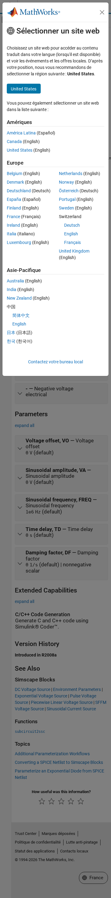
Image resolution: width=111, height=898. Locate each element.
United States (19, 150)
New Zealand (19, 298)
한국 (11, 341)
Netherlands (70, 173)
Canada (14, 141)
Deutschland (19, 190)
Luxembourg (19, 242)
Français (72, 242)
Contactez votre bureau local (55, 361)
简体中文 (21, 315)
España (14, 199)
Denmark (15, 182)
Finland (14, 208)
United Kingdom (74, 251)
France (13, 216)
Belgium (14, 173)
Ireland (13, 225)
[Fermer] (102, 12)
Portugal (67, 199)
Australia (15, 280)
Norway (66, 182)
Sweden (66, 208)
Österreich (69, 190)
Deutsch (72, 225)
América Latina (21, 132)
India (11, 289)
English (71, 233)
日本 (11, 332)
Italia (11, 233)
